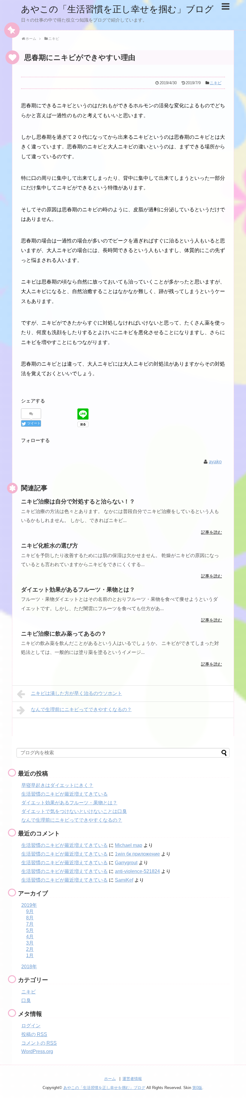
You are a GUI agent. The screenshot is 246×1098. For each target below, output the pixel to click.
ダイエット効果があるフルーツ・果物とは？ (69, 802)
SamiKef (124, 880)
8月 (30, 917)
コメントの (39, 1043)
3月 (30, 942)
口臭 (26, 1000)
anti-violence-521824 (137, 871)
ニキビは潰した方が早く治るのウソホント (76, 693)
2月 (30, 949)
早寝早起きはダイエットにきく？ (57, 785)
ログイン (30, 1025)
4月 (30, 936)
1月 (30, 955)
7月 (30, 924)
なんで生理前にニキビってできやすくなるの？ (81, 709)
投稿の (34, 1034)
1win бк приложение (137, 853)
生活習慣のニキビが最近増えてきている (64, 794)
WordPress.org (37, 1051)
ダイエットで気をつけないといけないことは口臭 (74, 811)
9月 (30, 911)
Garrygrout (126, 862)
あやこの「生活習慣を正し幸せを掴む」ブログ (117, 9)
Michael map (128, 845)
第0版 (197, 1087)
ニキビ (215, 83)
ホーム (110, 1078)
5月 (30, 930)
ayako (215, 461)
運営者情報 (132, 1078)
